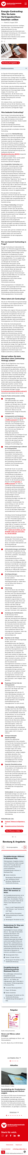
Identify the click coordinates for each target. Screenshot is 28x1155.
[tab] (6, 1115)
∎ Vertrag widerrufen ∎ (20, 1149)
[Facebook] (11, 1136)
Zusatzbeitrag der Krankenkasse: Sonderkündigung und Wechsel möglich (13, 1091)
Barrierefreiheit (6, 1149)
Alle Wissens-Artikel (13, 831)
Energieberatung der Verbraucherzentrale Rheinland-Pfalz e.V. (11, 969)
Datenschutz (9, 1145)
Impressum (19, 1145)
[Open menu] (3, 1152)
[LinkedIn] (15, 1136)
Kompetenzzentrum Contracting (14, 826)
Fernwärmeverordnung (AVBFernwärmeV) (14, 391)
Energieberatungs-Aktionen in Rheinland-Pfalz (14, 857)
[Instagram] (2, 1136)
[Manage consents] (24, 1151)
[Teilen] (4, 41)
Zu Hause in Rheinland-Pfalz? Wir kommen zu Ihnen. (12, 891)
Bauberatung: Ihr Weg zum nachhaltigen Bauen (14, 926)
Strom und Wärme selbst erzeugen (10, 1035)
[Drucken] (1, 41)
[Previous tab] (3, 847)
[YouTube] (19, 1136)
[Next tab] (25, 847)
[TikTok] (7, 1136)
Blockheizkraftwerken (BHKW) (10, 154)
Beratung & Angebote (9, 63)
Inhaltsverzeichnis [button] (7, 68)
